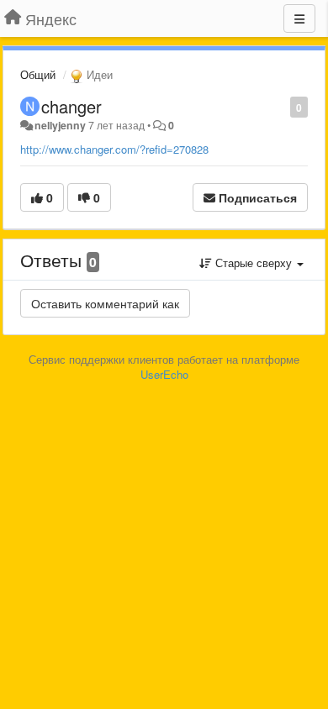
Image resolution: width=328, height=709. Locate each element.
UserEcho (164, 374)
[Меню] (299, 18)
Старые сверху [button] (253, 262)
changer (71, 106)
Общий (38, 74)
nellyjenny (60, 125)
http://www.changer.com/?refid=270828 (114, 149)
